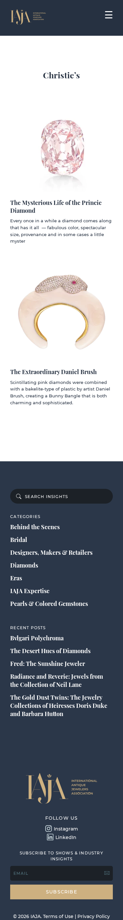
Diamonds (24, 565)
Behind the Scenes (35, 527)
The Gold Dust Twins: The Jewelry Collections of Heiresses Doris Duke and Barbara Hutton (58, 705)
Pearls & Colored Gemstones (49, 604)
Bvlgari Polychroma (37, 638)
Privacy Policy (93, 916)
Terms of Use (58, 916)
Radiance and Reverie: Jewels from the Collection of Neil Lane (56, 680)
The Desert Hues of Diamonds (50, 651)
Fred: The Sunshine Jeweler (47, 664)
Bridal (18, 540)
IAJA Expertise (30, 591)
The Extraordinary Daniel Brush (53, 372)
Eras (16, 578)
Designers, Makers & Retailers (51, 552)
